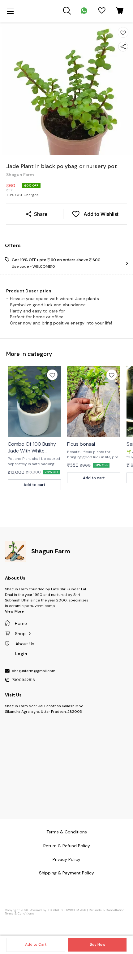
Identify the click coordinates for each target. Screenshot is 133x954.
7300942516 (23, 680)
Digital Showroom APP (67, 910)
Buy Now (97, 944)
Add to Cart (35, 944)
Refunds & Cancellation (107, 910)
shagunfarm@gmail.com (33, 671)
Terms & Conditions (19, 913)
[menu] (10, 11)
